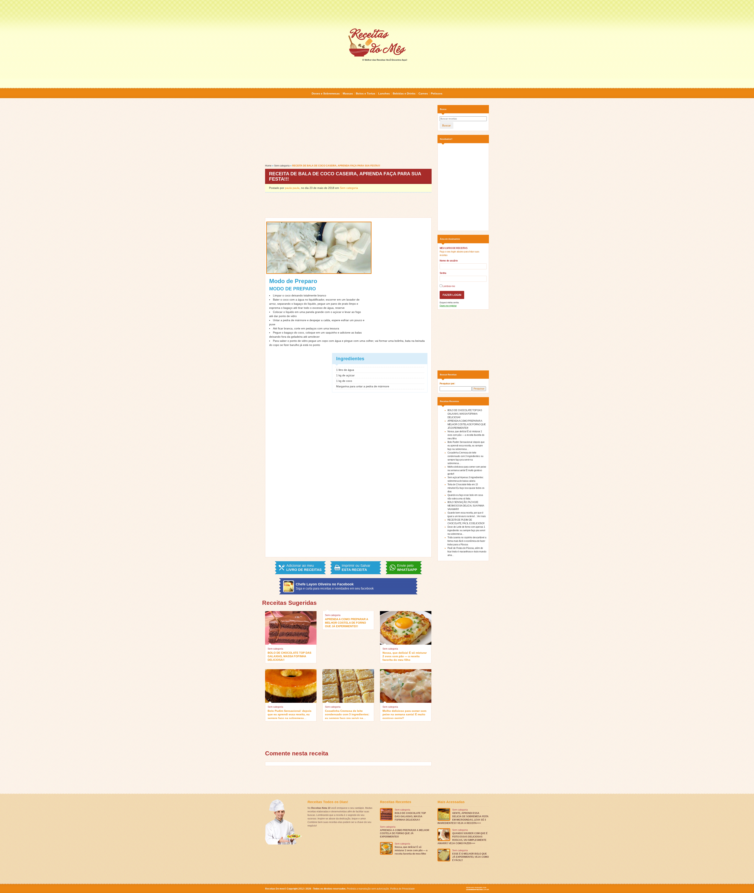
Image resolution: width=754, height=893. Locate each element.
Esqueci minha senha (449, 302)
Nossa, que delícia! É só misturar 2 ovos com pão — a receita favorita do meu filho (404, 656)
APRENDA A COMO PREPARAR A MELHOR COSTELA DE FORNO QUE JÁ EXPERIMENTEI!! (346, 622)
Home (268, 165)
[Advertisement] (377, 14)
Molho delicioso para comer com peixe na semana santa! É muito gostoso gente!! (404, 714)
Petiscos (436, 93)
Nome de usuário (449, 260)
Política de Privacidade (402, 888)
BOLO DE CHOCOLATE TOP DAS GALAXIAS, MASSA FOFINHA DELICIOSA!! (289, 656)
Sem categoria (282, 165)
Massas (348, 93)
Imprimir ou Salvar (356, 568)
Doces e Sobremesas (326, 93)
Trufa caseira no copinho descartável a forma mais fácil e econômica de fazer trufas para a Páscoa (466, 541)
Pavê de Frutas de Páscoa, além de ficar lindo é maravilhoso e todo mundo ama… (466, 552)
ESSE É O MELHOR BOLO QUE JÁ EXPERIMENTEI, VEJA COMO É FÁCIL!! (470, 857)
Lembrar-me (448, 286)
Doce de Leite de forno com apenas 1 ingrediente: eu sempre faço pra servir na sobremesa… (466, 530)
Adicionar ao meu (304, 568)
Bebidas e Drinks (404, 93)
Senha (443, 273)
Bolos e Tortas (365, 93)
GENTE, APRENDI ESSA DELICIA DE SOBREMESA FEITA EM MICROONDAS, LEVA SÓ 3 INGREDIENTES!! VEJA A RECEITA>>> (463, 818)
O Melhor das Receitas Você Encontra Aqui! (384, 60)
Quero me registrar (448, 305)
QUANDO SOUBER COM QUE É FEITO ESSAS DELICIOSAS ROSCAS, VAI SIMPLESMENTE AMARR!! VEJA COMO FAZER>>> (462, 838)
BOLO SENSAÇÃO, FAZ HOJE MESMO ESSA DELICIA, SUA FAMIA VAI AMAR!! (465, 506)
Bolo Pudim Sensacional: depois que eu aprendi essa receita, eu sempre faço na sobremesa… (289, 714)
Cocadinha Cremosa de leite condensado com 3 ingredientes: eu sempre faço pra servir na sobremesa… (347, 714)
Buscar (446, 125)
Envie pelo (407, 568)
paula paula (292, 187)
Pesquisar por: (447, 383)
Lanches (384, 93)
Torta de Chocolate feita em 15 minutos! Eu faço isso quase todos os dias (465, 488)
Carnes (423, 93)
